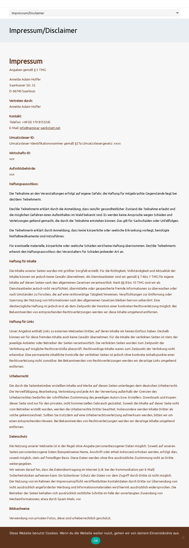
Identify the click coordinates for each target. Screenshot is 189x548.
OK (96, 541)
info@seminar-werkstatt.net (40, 128)
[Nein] (182, 537)
